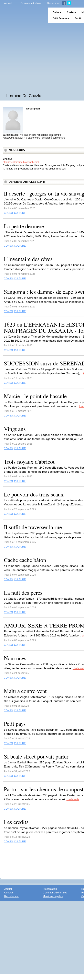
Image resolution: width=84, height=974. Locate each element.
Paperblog (22, 15)
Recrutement (11, 896)
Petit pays (15, 723)
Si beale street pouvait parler (36, 756)
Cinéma (71, 12)
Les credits (16, 822)
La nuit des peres (23, 592)
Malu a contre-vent (25, 691)
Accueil (7, 3)
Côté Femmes (61, 18)
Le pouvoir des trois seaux (34, 494)
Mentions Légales (53, 896)
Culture (57, 12)
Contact (8, 892)
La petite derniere (24, 226)
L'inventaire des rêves (28, 259)
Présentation (50, 889)
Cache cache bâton (25, 560)
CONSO (8, 213)
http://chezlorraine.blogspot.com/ (21, 162)
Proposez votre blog (31, 3)
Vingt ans (15, 429)
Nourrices (15, 658)
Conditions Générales (55, 892)
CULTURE (20, 213)
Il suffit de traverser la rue (33, 527)
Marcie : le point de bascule (35, 396)
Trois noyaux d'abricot (29, 461)
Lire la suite (72, 799)
